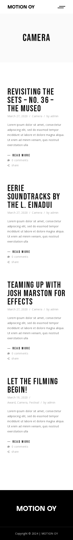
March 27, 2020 (17, 116)
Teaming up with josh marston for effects (36, 293)
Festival (34, 402)
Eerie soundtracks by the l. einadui (33, 196)
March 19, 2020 (17, 397)
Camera (37, 116)
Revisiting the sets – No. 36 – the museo (30, 100)
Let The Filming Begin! (32, 385)
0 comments (19, 160)
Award (11, 402)
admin (54, 116)
